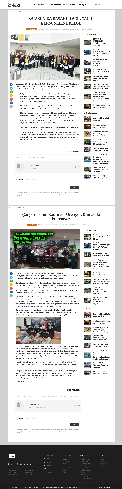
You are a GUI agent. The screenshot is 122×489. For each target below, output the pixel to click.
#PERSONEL (41, 157)
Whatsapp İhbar (29, 472)
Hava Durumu (85, 459)
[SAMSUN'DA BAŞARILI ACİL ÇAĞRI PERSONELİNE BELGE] (45, 56)
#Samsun (19, 396)
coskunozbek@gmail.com (37, 407)
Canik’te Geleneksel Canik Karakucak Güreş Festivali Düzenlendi (101, 86)
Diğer (96, 5)
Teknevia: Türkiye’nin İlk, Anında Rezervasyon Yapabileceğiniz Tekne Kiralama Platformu (101, 159)
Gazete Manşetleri (86, 478)
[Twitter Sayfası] (12, 464)
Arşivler (49, 465)
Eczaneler (84, 466)
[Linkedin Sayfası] (21, 464)
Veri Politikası (12, 474)
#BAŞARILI (32, 157)
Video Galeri (50, 459)
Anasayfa (12, 12)
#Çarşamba (27, 396)
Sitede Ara (102, 459)
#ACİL (26, 157)
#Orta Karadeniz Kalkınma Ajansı (47, 396)
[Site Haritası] (28, 464)
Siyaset (37, 5)
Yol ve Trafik (84, 461)
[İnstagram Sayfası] (15, 464)
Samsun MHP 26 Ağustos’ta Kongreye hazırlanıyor (100, 169)
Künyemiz (50, 469)
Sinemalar (84, 472)
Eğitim (84, 5)
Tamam (107, 487)
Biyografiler (103, 463)
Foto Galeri (50, 455)
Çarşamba (34, 283)
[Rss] (25, 464)
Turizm (65, 5)
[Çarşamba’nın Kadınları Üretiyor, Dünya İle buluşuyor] (45, 249)
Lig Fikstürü (84, 468)
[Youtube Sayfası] (18, 464)
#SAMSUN (19, 157)
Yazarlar (49, 462)
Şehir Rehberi (85, 476)
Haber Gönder (28, 474)
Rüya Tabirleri (103, 466)
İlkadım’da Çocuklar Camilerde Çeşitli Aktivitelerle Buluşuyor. (101, 134)
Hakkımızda (12, 470)
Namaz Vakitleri (85, 463)
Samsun (23, 115)
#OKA (34, 396)
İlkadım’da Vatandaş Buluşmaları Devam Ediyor (100, 78)
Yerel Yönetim (75, 5)
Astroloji (101, 468)
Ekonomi (57, 5)
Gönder (74, 187)
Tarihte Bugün (85, 470)
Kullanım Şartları (29, 470)
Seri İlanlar (84, 474)
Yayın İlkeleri (12, 472)
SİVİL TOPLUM (47, 5)
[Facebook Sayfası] (9, 464)
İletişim (48, 472)
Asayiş (64, 472)
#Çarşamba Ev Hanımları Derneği (69, 396)
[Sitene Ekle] (31, 464)
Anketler (101, 461)
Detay (100, 487)
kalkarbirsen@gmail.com (36, 168)
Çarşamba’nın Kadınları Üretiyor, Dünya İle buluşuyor (100, 142)
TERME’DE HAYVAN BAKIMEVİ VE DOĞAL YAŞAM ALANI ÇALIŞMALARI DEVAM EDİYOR (101, 97)
